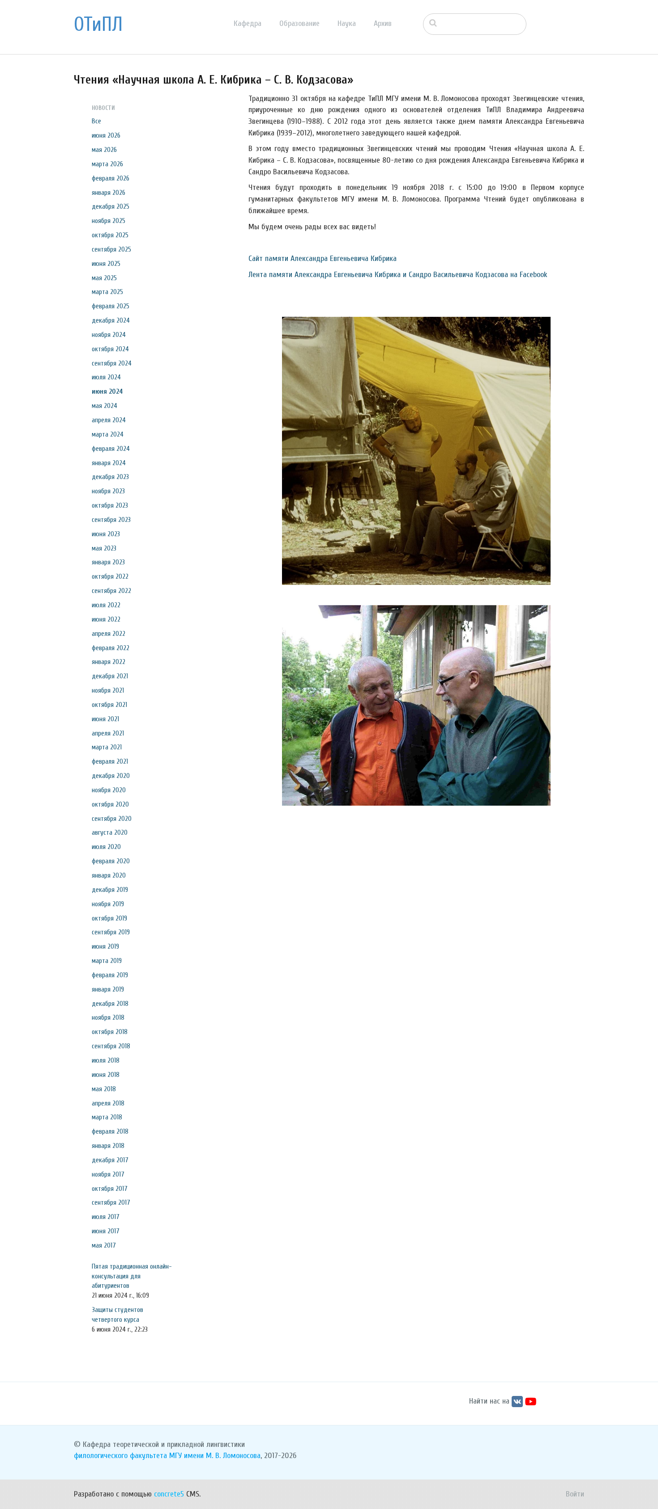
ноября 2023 (108, 491)
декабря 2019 (110, 890)
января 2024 (109, 463)
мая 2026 (104, 150)
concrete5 (169, 1494)
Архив (383, 23)
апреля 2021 (108, 733)
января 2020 (109, 875)
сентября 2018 (111, 1046)
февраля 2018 (110, 1131)
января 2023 (108, 562)
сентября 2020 (112, 819)
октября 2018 (110, 1032)
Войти (575, 1494)
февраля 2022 (110, 648)
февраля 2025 (110, 306)
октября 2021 (109, 705)
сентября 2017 (111, 1202)
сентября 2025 (111, 249)
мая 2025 (104, 278)
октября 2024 (110, 349)
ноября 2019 (108, 904)
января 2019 (108, 989)
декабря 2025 (110, 206)
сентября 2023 (111, 520)
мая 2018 (104, 1089)
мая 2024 (104, 406)
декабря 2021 (110, 676)
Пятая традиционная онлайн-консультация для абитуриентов (132, 1276)
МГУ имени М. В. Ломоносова (215, 1455)
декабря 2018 (110, 1004)
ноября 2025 (108, 221)
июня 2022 (106, 619)
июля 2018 (106, 1060)
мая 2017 (104, 1245)
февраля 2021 (110, 761)
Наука (347, 23)
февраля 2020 (111, 861)
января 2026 (108, 193)
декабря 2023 (110, 477)
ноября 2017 (108, 1174)
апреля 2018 (108, 1103)
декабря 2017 (110, 1160)
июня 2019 (105, 946)
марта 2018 (107, 1117)
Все (96, 121)
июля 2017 (106, 1217)
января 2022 (108, 662)
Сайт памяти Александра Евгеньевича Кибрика (322, 258)
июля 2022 (106, 605)
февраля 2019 (110, 975)
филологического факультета (120, 1455)
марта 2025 (107, 292)
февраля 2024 (111, 449)
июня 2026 (106, 135)
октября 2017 (110, 1189)
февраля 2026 (110, 178)
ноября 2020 (109, 790)
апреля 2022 (108, 634)
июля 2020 (106, 847)
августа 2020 (110, 832)
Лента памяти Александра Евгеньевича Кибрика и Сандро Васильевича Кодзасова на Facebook (397, 274)
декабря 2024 (111, 320)
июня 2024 (107, 391)
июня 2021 (105, 719)
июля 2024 (106, 377)
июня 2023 (106, 534)
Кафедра (247, 23)
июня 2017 (106, 1231)
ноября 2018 (108, 1017)
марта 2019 (107, 961)
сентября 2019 (111, 932)
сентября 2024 (112, 363)
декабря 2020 (111, 776)
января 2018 (108, 1146)
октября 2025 (110, 235)
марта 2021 (107, 747)
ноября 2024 (109, 335)
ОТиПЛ (98, 24)
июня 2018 (106, 1075)
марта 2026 (107, 164)
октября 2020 (110, 804)
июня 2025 (106, 264)
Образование (299, 23)
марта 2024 (108, 434)
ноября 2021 (108, 690)
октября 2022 (110, 576)
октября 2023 (110, 505)
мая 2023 (104, 548)
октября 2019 (109, 918)
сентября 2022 (111, 591)
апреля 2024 (109, 420)
